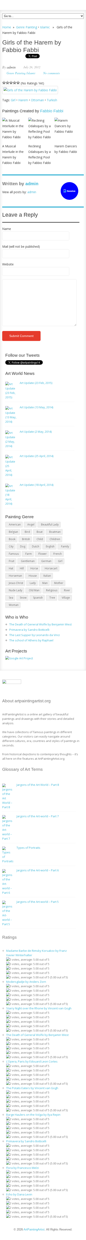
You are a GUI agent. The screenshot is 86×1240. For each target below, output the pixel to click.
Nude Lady (15, 590)
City (11, 546)
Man (45, 583)
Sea (11, 598)
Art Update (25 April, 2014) (36, 456)
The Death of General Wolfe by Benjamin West (40, 624)
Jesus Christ (16, 583)
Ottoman (37, 100)
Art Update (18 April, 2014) (36, 485)
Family (65, 546)
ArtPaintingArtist (19, 4)
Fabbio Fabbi (51, 111)
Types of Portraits (28, 848)
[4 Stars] (14, 82)
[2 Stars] (7, 82)
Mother (58, 583)
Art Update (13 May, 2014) (36, 407)
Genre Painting (26, 27)
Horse (34, 568)
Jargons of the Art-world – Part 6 (38, 870)
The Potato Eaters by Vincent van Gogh (32, 1088)
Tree (52, 598)
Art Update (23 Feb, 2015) (36, 383)
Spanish (38, 598)
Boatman (55, 532)
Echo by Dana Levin (19, 1194)
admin (11, 67)
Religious (51, 590)
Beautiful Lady (50, 524)
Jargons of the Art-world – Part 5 (38, 902)
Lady (33, 583)
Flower (42, 554)
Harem (23, 100)
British (26, 539)
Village (66, 598)
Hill (22, 568)
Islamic (45, 27)
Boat (40, 532)
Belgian (13, 532)
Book (12, 539)
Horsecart (51, 568)
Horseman (15, 576)
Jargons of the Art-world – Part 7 (38, 816)
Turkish (52, 100)
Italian (47, 576)
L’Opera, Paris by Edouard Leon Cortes (32, 1061)
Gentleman (28, 561)
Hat (11, 568)
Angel (30, 524)
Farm (28, 554)
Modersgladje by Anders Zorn (26, 982)
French (57, 554)
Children (55, 539)
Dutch (35, 546)
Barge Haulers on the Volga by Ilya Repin (33, 1115)
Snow (23, 598)
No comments (51, 73)
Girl (13, 100)
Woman (14, 605)
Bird (27, 532)
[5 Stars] (18, 82)
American (15, 524)
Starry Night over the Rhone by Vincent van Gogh (38, 1008)
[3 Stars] (11, 82)
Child (40, 539)
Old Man (34, 590)
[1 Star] (4, 82)
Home (6, 27)
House (33, 576)
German (46, 561)
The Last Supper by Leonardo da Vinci (34, 635)
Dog (22, 546)
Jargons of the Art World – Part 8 (38, 785)
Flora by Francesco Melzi (22, 1168)
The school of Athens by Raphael (31, 640)
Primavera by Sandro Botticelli (29, 630)
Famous (14, 554)
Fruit (11, 561)
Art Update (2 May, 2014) (36, 432)
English (50, 546)
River (67, 590)
